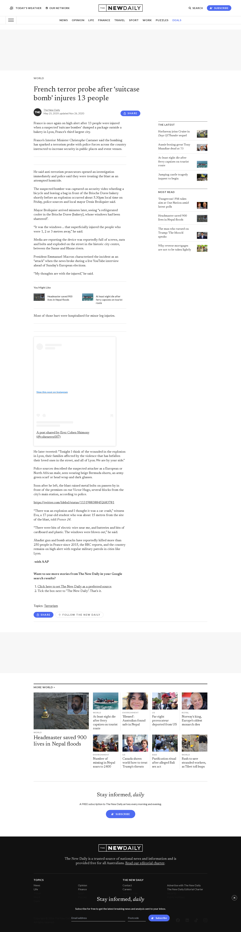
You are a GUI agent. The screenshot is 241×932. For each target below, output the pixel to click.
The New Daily (51, 109)
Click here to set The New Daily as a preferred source (74, 586)
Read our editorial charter (144, 863)
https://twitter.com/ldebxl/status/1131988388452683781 (74, 502)
